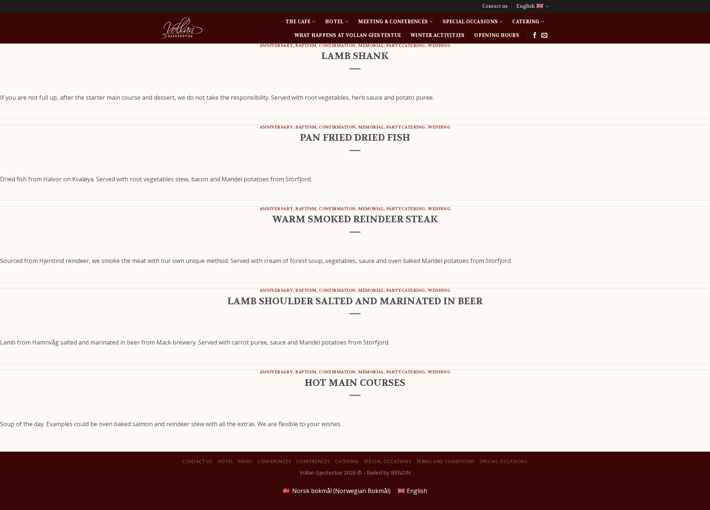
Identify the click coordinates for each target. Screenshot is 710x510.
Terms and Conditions (445, 461)
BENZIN (400, 472)
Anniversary (276, 45)
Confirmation (337, 45)
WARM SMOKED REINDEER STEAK (355, 219)
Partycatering (405, 45)
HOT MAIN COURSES (355, 383)
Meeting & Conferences (393, 22)
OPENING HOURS (496, 35)
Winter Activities (437, 35)
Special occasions (470, 22)
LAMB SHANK (355, 56)
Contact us (495, 6)
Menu (245, 461)
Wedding (439, 45)
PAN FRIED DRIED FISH (355, 137)
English (525, 6)
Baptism (305, 45)
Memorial (370, 45)
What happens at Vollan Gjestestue (347, 35)
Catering (525, 22)
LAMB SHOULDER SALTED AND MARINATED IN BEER (355, 301)
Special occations (387, 461)
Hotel (334, 22)
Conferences (274, 461)
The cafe (298, 22)
